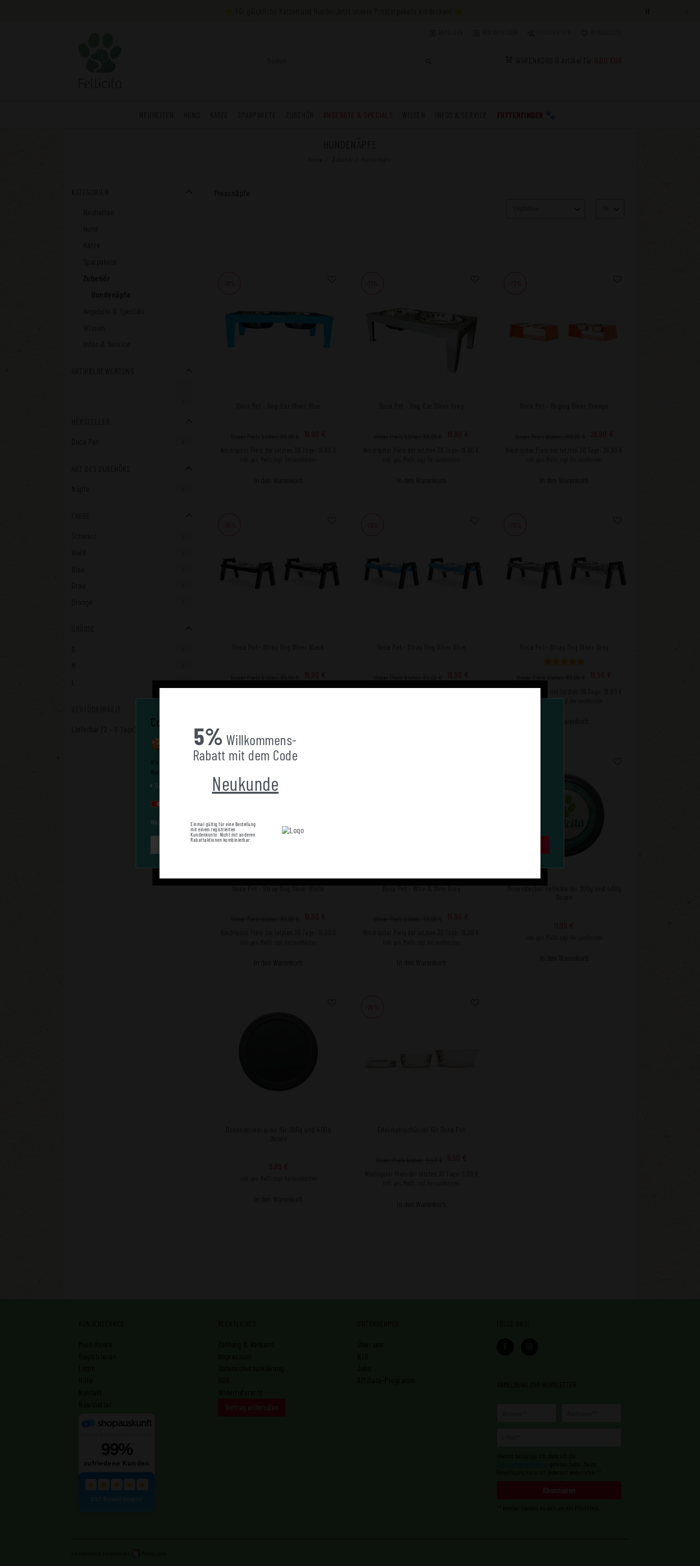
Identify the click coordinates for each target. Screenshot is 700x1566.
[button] (167, 695)
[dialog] (350, 783)
